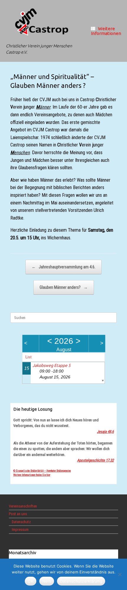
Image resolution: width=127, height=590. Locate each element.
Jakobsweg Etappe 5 (51, 365)
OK (30, 581)
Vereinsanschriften (23, 506)
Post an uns (18, 514)
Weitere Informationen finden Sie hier (31, 474)
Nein (46, 581)
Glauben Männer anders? (64, 287)
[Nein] (120, 574)
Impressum (20, 529)
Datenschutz (21, 522)
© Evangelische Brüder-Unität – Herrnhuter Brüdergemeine (42, 470)
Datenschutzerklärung (81, 581)
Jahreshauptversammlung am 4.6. (63, 267)
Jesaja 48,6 (105, 431)
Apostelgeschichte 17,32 (95, 460)
